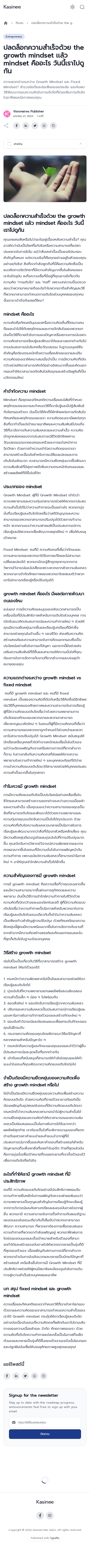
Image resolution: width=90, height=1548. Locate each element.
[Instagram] (50, 1515)
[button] (82, 7)
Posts (19, 23)
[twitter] (34, 125)
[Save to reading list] (53, 125)
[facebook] (16, 125)
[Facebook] (40, 1515)
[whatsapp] (44, 125)
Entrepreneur (14, 36)
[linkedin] (25, 125)
